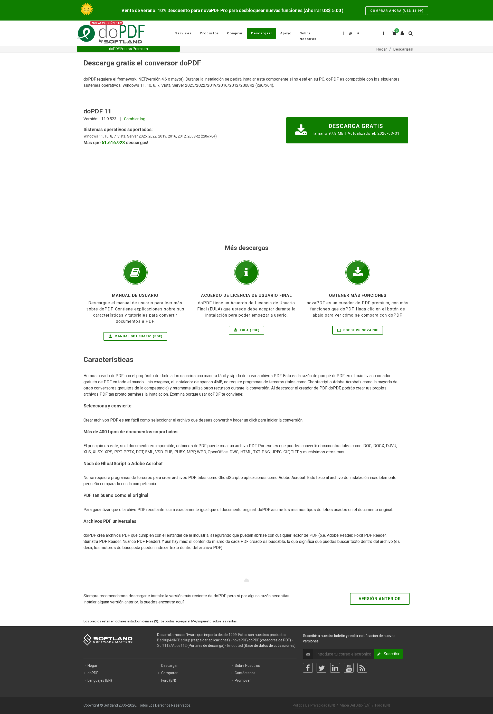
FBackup (183, 640)
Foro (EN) (168, 680)
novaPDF (240, 640)
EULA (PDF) (249, 330)
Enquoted (235, 645)
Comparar (169, 673)
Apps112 (179, 645)
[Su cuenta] (402, 31)
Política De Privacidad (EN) (314, 705)
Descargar (169, 665)
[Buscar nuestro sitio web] (410, 32)
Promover (243, 680)
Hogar (92, 665)
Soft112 (163, 645)
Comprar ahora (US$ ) (396, 11)
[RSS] (362, 668)
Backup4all (166, 640)
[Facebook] (308, 668)
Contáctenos (245, 673)
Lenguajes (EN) (100, 680)
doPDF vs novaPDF (360, 330)
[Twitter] (321, 668)
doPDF (93, 673)
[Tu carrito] (393, 32)
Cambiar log (134, 118)
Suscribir (390, 653)
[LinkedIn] (335, 668)
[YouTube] (349, 668)
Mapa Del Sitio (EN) (355, 705)
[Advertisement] (237, 207)
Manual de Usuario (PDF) (137, 336)
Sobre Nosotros (247, 665)
